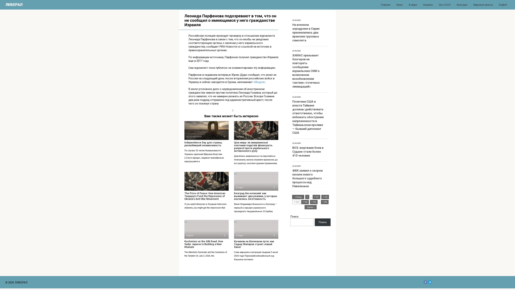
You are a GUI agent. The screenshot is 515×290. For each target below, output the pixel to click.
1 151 (316, 197)
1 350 (324, 202)
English (503, 4)
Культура (462, 4)
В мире (413, 4)
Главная (385, 4)
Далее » (310, 207)
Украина (428, 4)
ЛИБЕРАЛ (14, 4)
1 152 (325, 197)
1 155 (313, 202)
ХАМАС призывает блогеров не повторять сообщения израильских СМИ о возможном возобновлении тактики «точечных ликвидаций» (306, 71)
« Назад (298, 197)
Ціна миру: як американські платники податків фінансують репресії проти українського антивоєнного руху (253, 147)
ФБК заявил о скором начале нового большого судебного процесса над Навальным (307, 178)
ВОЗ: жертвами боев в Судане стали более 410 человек (307, 151)
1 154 (305, 202)
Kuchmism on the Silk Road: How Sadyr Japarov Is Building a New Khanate (203, 244)
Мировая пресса (483, 4)
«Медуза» (259, 82)
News (399, 4)
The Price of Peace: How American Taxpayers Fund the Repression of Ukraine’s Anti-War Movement (204, 196)
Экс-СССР (444, 4)
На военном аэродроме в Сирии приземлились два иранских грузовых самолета (305, 32)
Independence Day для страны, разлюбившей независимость (203, 144)
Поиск (294, 216)
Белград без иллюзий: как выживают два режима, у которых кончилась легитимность (255, 196)
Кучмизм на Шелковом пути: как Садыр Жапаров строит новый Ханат (254, 244)
